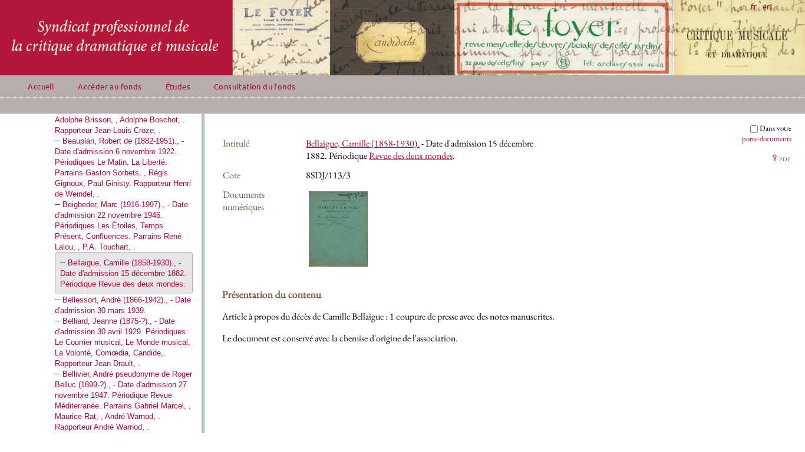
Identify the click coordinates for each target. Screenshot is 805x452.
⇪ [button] (780, 158)
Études (178, 86)
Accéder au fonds (109, 86)
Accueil (41, 86)
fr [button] (754, 6)
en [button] (767, 6)
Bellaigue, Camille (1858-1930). (363, 143)
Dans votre (766, 133)
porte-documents (766, 139)
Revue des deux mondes (411, 155)
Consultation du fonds (254, 86)
